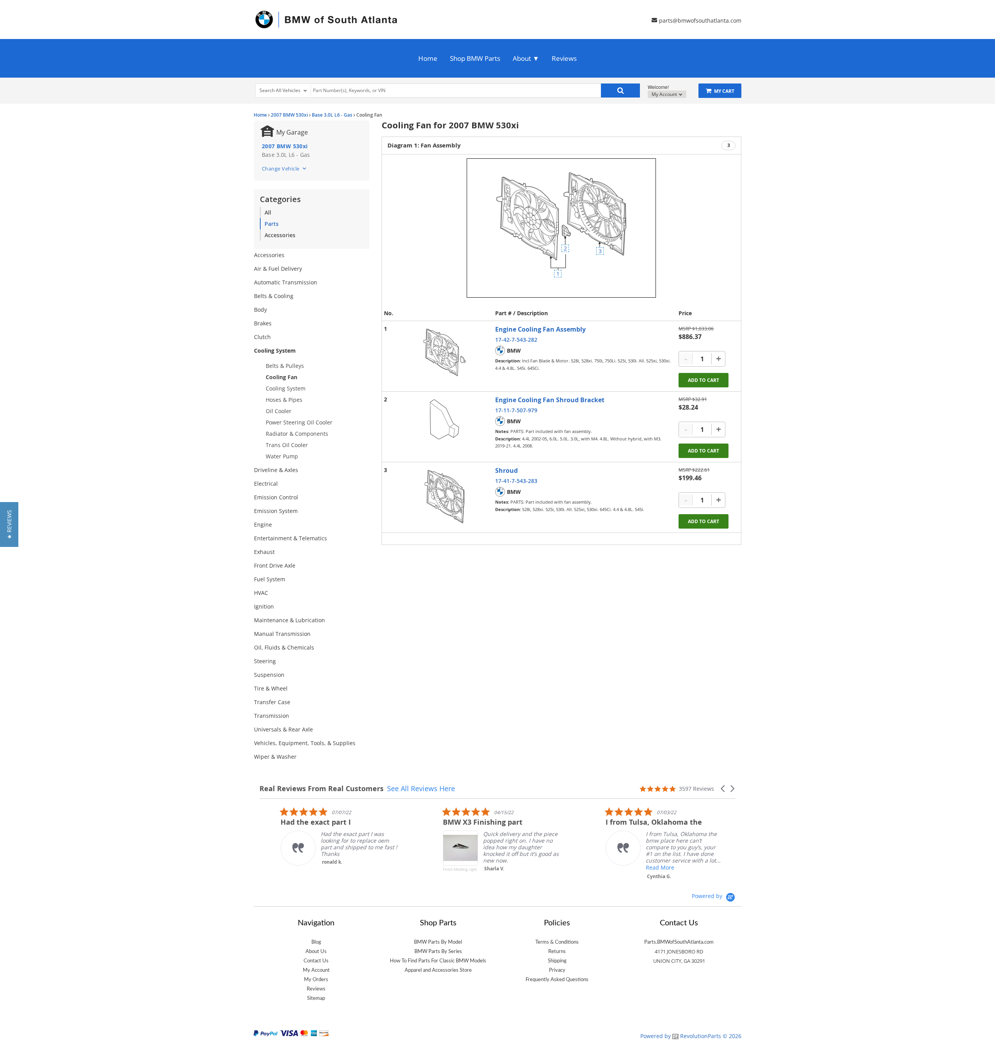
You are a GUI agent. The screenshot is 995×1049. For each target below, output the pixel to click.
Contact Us (316, 961)
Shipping (557, 961)
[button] (723, 788)
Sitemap (316, 998)
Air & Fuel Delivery (278, 268)
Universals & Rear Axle (283, 729)
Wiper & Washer (275, 756)
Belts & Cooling (273, 296)
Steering (265, 661)
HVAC (261, 592)
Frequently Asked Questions (557, 979)
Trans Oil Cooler (287, 445)
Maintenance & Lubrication (289, 620)
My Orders (316, 979)
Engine (263, 524)
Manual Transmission (282, 633)
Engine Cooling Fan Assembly (540, 329)
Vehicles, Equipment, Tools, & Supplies (304, 743)
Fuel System (269, 579)
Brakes (263, 323)
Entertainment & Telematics (290, 538)
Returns (557, 951)
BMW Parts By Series (438, 951)
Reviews (564, 58)
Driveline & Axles (276, 470)
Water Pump (282, 456)
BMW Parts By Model (438, 942)
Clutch (262, 337)
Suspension (269, 674)
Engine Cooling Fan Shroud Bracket (549, 400)
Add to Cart (703, 380)
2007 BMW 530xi (289, 115)
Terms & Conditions (557, 942)
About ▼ (526, 58)
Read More (639, 867)
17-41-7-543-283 (516, 481)
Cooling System (275, 350)
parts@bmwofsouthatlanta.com (700, 20)
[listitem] (318, 836)
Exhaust (264, 552)
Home (427, 58)
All (268, 212)
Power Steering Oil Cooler (299, 422)
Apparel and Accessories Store (438, 970)
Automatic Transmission (285, 282)
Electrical (266, 483)
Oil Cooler (278, 411)
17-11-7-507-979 (516, 410)
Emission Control (276, 497)
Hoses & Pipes (284, 399)
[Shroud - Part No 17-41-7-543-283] (444, 496)
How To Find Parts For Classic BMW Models (438, 961)
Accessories (280, 235)
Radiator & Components (297, 433)
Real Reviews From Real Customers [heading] (321, 788)
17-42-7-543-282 (516, 339)
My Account (665, 94)
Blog (316, 942)
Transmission (271, 715)
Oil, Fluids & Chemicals (284, 647)
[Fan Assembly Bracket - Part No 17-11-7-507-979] (444, 419)
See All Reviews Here (421, 788)
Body (260, 309)
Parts (272, 223)
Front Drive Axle (274, 565)
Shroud (506, 470)
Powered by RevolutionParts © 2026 (690, 1036)
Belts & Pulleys (285, 365)
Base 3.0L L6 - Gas (332, 115)
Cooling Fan (281, 377)
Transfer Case (272, 702)
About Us (316, 951)
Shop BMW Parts (475, 58)
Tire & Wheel (271, 688)
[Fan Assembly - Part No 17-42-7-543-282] (444, 352)
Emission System (276, 511)
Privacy (557, 970)
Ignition (264, 606)
